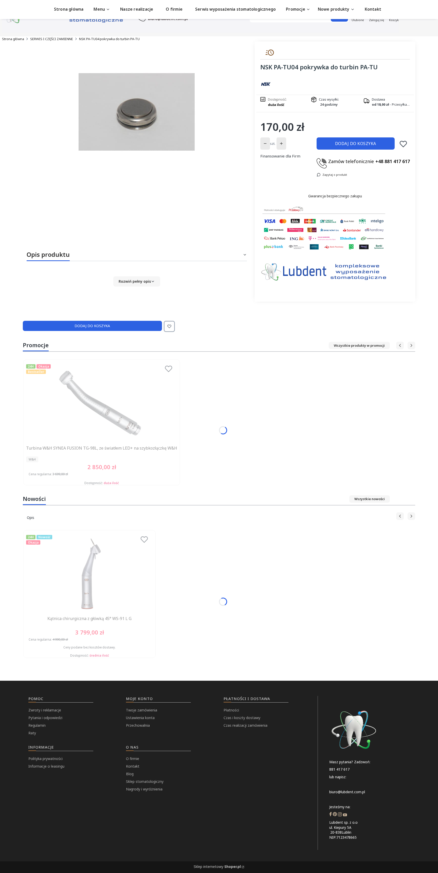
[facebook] (330, 814)
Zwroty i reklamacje (44, 710)
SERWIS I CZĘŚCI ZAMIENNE (51, 39)
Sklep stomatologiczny (144, 781)
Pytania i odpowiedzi (45, 717)
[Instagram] (340, 814)
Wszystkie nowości (369, 499)
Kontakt (132, 766)
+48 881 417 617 (392, 161)
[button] (137, 281)
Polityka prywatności (45, 758)
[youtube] (345, 814)
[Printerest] (335, 814)
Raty (32, 733)
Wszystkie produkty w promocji (359, 345)
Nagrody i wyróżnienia (144, 789)
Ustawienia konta (140, 717)
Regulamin (37, 725)
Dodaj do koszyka (355, 143)
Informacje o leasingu (46, 766)
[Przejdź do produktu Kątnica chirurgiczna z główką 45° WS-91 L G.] (89, 573)
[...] (137, 112)
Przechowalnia (138, 725)
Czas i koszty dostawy (242, 717)
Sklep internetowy (217, 866)
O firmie (132, 758)
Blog (130, 773)
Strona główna (13, 39)
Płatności (231, 710)
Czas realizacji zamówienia (245, 725)
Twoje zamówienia (141, 710)
